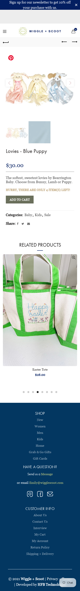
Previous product (64, 42)
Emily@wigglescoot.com (46, 482)
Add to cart (20, 199)
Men (40, 432)
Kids (38, 215)
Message (47, 474)
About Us (40, 515)
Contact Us (40, 521)
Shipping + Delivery (40, 553)
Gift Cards (40, 458)
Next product (74, 42)
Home (40, 445)
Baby (28, 215)
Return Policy (40, 547)
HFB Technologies (52, 584)
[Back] (6, 42)
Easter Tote (40, 369)
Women (40, 426)
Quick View (73, 257)
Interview (40, 528)
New (40, 420)
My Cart (40, 534)
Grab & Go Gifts (40, 452)
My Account (40, 541)
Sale (47, 215)
